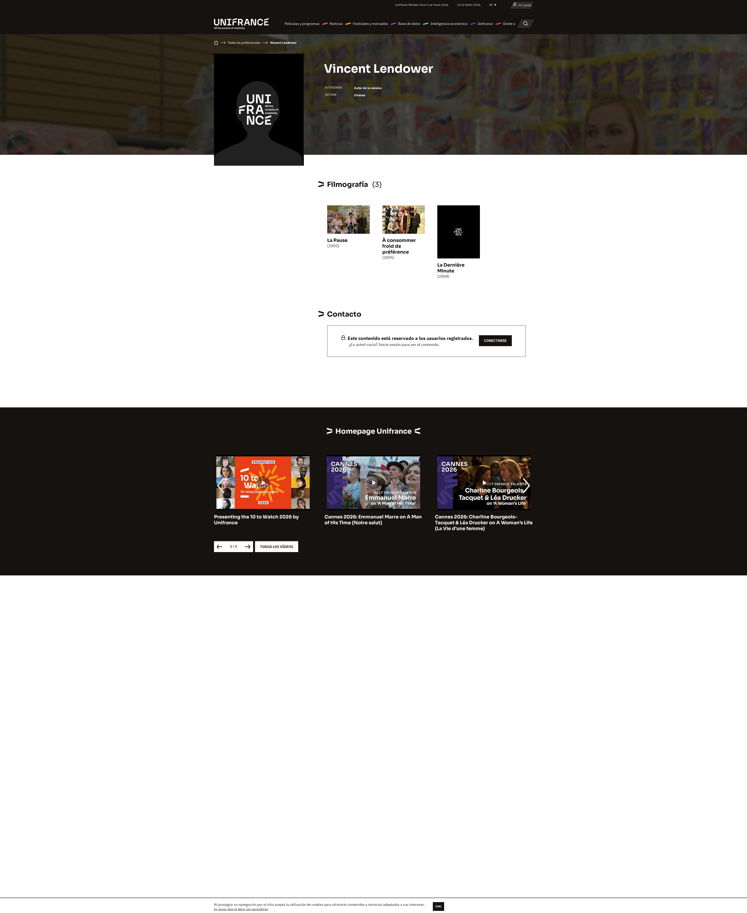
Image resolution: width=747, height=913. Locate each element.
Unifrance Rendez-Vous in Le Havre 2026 (421, 5)
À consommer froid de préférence (399, 246)
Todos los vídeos (276, 546)
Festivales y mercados (370, 23)
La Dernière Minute (451, 268)
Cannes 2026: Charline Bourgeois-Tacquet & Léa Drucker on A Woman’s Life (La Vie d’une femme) (373, 522)
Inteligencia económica (448, 23)
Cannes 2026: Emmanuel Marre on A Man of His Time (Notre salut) (262, 520)
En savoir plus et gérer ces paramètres (241, 909)
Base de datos (409, 23)
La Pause (337, 240)
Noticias (336, 23)
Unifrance (485, 23)
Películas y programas (302, 23)
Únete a (509, 23)
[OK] (438, 906)
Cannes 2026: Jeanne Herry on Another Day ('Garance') (482, 520)
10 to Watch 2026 (468, 5)
